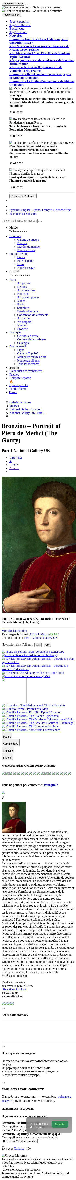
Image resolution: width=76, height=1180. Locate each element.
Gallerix (19, 1148)
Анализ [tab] (14, 468)
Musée (18, 229)
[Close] (40, 221)
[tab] (15, 457)
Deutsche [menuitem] (59, 210)
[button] (19, 21)
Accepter (60, 1124)
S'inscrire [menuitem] (31, 213)
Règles (22, 1173)
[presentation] (41, 472)
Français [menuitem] (47, 210)
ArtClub (19, 273)
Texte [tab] (14, 464)
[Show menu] (26, 4)
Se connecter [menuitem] (17, 213)
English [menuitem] (26, 210)
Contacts (35, 1169)
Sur (27, 1169)
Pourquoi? (51, 785)
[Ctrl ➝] (33, 705)
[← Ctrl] (26, 676)
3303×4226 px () (44, 634)
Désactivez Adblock (14, 989)
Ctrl (38, 644)
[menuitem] (68, 210)
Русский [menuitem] (14, 210)
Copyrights (26, 1176)
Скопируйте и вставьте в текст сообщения (30, 1137)
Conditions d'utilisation (41, 1173)
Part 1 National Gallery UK (41, 637)
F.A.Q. (20, 1169)
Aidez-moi (8, 1169)
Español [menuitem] (36, 210)
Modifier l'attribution (14, 630)
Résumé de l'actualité (23, 196)
